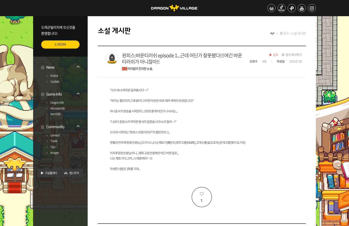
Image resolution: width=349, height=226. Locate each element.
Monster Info (57, 108)
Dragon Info (57, 103)
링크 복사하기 (294, 55)
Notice (54, 76)
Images (54, 153)
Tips (52, 147)
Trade (53, 141)
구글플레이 (51, 173)
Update (54, 82)
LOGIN (60, 44)
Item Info (55, 114)
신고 (275, 55)
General (54, 135)
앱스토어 (74, 173)
